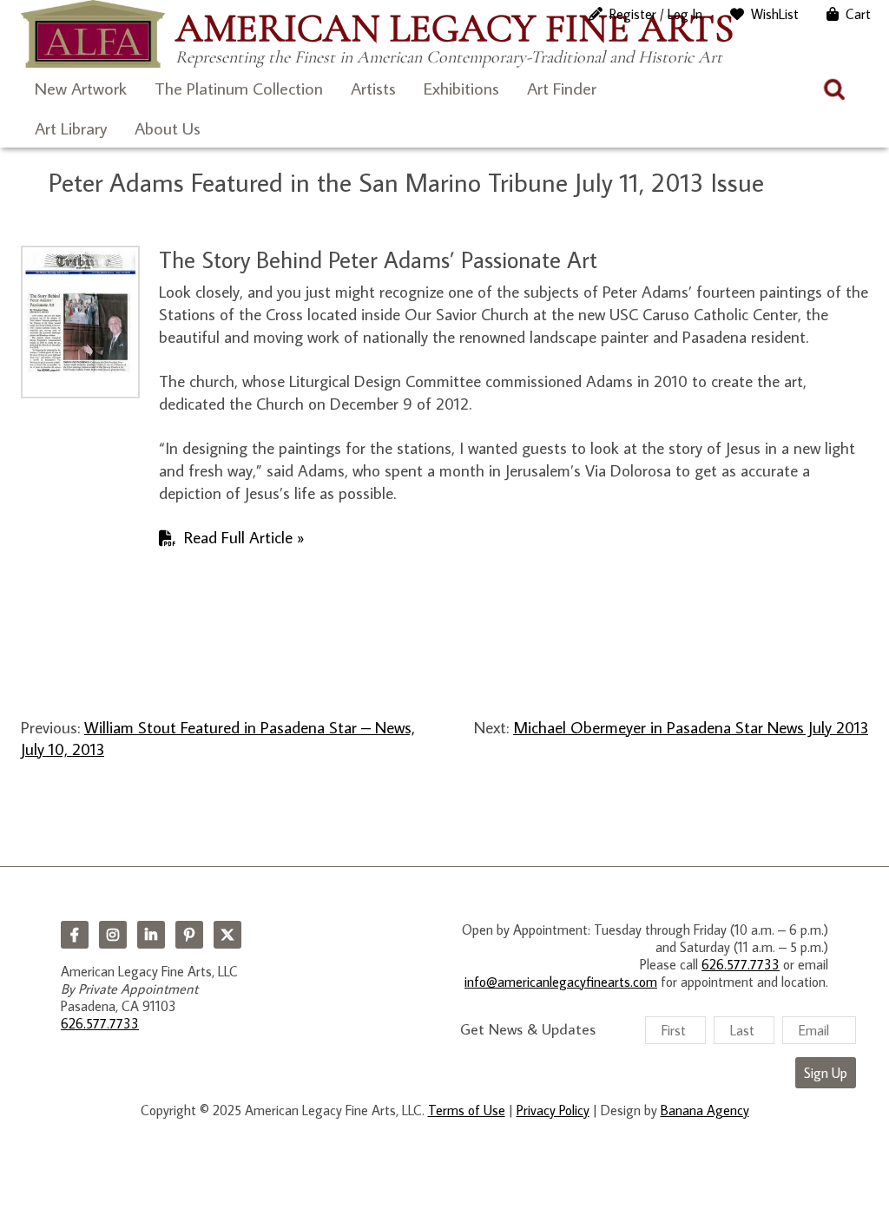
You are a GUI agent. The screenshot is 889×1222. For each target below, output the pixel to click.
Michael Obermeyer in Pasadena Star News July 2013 (690, 727)
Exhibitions (461, 87)
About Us (168, 127)
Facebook (75, 935)
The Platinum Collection (239, 87)
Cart (858, 14)
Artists (373, 87)
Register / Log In (655, 14)
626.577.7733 (100, 1023)
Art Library (71, 127)
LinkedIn (151, 935)
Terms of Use (466, 1110)
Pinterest (189, 935)
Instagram (113, 935)
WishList (775, 14)
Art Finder (561, 87)
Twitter (227, 935)
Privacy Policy (553, 1110)
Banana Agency (705, 1110)
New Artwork (81, 87)
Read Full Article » (244, 537)
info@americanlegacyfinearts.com (560, 981)
